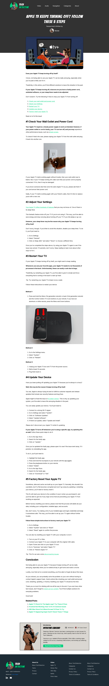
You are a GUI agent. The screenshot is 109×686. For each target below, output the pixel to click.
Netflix (52, 673)
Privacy (34, 671)
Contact (34, 673)
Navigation (56, 6)
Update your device (35, 109)
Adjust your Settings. (36, 104)
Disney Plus (54, 668)
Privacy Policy (73, 671)
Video (39, 6)
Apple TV (53, 665)
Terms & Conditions (74, 674)
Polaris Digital (15, 674)
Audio (47, 6)
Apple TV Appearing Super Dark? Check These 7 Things (48, 612)
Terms (34, 668)
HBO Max (53, 671)
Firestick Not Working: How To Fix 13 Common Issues (47, 607)
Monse (57, 30)
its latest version (53, 399)
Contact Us (72, 669)
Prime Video (54, 676)
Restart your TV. (34, 106)
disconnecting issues (51, 554)
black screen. (54, 132)
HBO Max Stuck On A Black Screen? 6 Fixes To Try (46, 609)
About (77, 6)
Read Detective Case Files (53, 646)
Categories (67, 6)
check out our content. (51, 589)
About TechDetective (38, 665)
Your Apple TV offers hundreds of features (40, 207)
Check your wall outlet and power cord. (42, 101)
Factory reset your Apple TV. (38, 111)
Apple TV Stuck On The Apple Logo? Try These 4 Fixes (48, 604)
